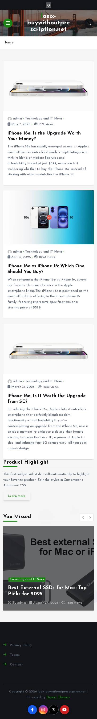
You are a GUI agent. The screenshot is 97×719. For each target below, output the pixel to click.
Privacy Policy (21, 645)
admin (17, 118)
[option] (48, 568)
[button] (83, 517)
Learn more (17, 496)
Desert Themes (58, 697)
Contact (16, 664)
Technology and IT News (43, 118)
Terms (15, 655)
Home (8, 42)
